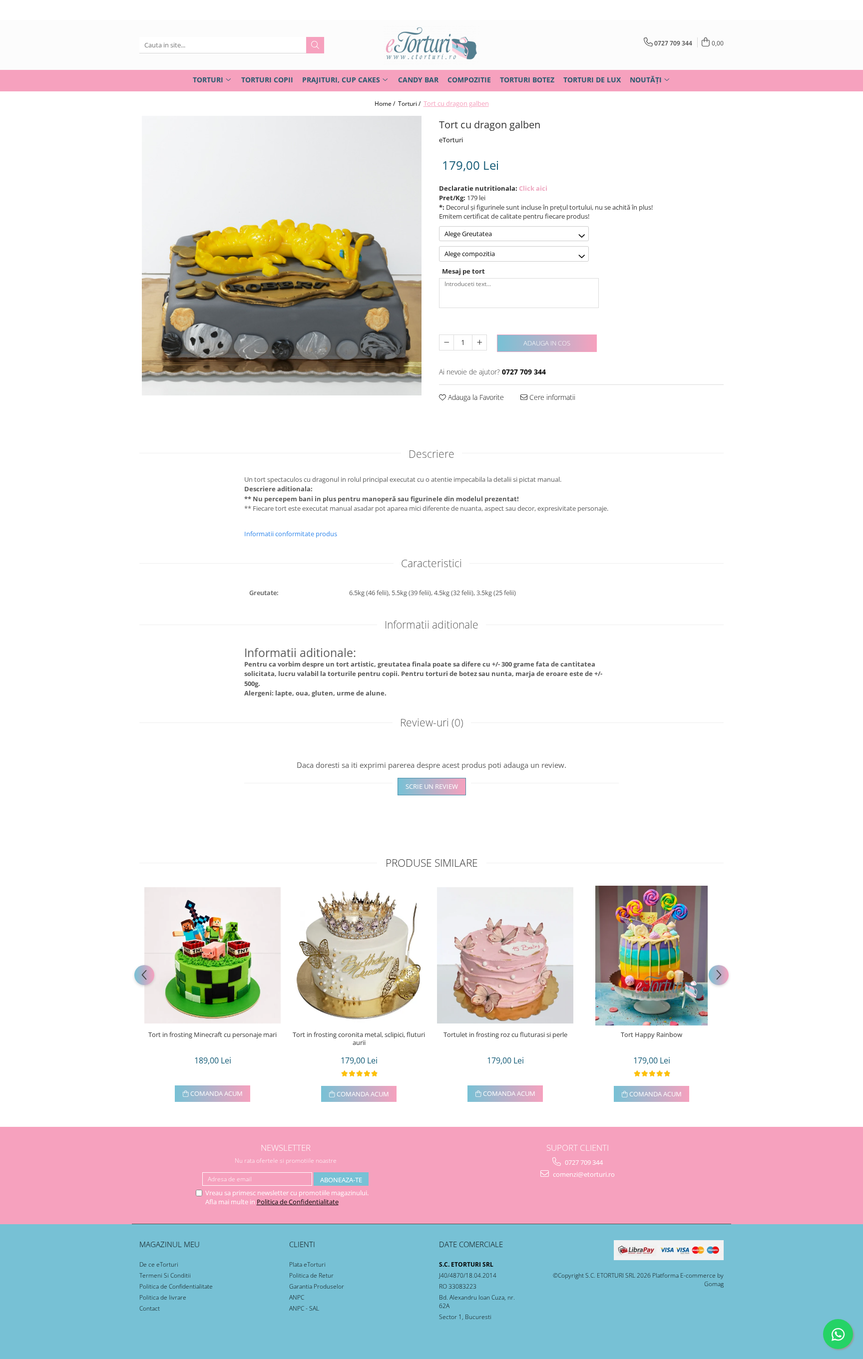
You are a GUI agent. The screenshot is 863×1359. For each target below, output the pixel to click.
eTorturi (451, 139)
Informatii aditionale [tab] (431, 625)
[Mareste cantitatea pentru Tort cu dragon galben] (479, 342)
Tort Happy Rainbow (651, 1034)
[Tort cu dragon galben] (281, 255)
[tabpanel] (281, 255)
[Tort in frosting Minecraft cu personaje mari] (212, 955)
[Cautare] (315, 45)
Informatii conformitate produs (290, 533)
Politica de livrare (162, 1297)
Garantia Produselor (316, 1286)
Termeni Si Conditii (165, 1275)
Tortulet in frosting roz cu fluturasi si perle (505, 1034)
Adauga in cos (546, 343)
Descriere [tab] (431, 454)
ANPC (296, 1297)
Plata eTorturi (307, 1264)
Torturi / (410, 103)
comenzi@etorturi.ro (583, 1174)
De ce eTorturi (158, 1264)
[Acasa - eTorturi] (431, 45)
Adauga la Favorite (475, 397)
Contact (149, 1308)
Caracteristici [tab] (431, 563)
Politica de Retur (311, 1275)
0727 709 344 (583, 1162)
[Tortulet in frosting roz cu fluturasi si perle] (505, 955)
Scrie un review (432, 786)
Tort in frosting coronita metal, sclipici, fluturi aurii (359, 1038)
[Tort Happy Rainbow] (651, 955)
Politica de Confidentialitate (298, 1201)
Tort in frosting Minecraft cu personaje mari (212, 1034)
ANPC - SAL (304, 1308)
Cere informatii (551, 397)
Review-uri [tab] (431, 722)
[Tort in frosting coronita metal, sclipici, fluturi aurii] (359, 955)
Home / (386, 103)
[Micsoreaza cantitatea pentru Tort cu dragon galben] (446, 342)
